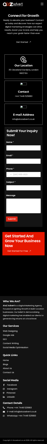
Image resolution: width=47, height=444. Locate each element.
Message (10, 195)
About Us (7, 368)
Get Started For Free (17, 251)
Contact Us (8, 372)
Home (6, 360)
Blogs (5, 364)
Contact (23, 91)
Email (9, 155)
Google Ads (8, 335)
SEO (5, 339)
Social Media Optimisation (15, 347)
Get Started (22, 42)
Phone (10, 169)
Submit (12, 218)
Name (10, 142)
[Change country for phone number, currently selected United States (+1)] (9, 174)
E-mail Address (23, 114)
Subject (11, 182)
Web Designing (10, 331)
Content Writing (11, 343)
